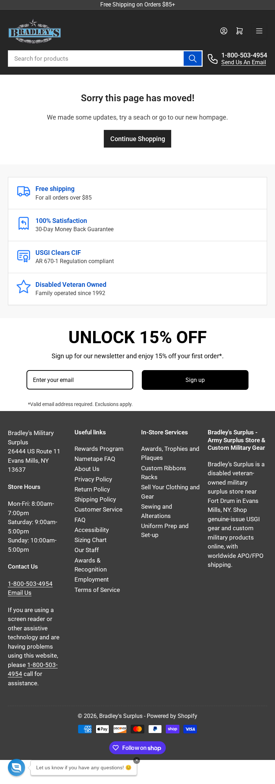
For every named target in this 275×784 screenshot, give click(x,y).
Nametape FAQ (94, 459)
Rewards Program (99, 448)
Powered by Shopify (172, 716)
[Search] (192, 58)
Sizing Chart (90, 540)
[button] (16, 767)
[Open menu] (259, 31)
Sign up (195, 380)
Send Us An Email (243, 62)
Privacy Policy (93, 479)
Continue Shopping (137, 139)
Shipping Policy (95, 499)
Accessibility (91, 530)
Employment (91, 579)
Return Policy (92, 489)
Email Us (20, 592)
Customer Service (98, 509)
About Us (87, 469)
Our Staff (86, 550)
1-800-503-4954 (244, 55)
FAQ (80, 520)
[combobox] (105, 58)
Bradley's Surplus (121, 716)
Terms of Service (97, 590)
